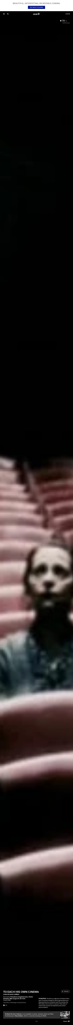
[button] (4, 14)
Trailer (66, 991)
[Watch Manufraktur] (65, 1015)
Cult (4, 1002)
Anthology (13, 1002)
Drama (24, 1002)
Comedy (19, 1002)
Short (7, 1002)
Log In (68, 13)
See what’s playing (36, 7)
